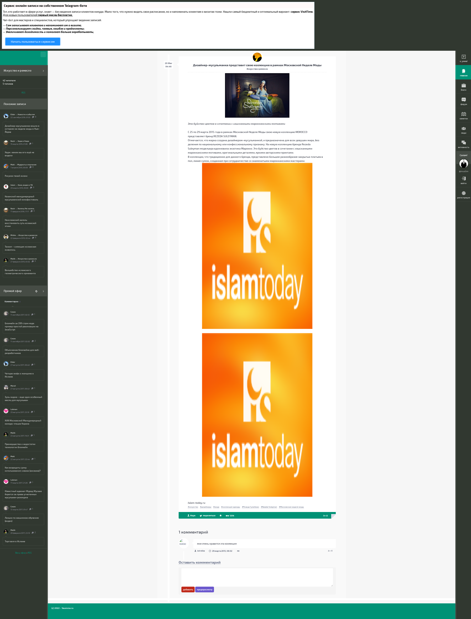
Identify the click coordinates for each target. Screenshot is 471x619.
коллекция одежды (231, 507)
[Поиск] (43, 54)
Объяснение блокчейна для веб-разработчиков (22, 351)
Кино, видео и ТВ (25, 185)
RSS (23, 92)
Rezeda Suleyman (269, 507)
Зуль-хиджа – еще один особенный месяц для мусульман (23, 398)
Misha (13, 235)
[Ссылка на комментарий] (238, 551)
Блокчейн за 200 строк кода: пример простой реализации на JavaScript (21, 326)
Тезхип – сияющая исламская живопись (20, 248)
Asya (192, 515)
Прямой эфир (13, 291)
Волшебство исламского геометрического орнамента (20, 271)
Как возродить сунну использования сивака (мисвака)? (23, 469)
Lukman (13, 409)
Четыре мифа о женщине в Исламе (19, 375)
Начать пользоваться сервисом (33, 41)
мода (217, 507)
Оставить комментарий (200, 562)
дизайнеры (206, 507)
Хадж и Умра (23, 141)
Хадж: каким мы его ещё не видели (19, 154)
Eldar (12, 114)
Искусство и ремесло (17, 70)
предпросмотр (204, 589)
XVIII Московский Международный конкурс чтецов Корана (23, 422)
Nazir (12, 141)
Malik (12, 259)
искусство (193, 507)
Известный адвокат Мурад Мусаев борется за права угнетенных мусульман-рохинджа (23, 494)
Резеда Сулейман (251, 507)
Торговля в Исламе (15, 541)
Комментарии (11, 301)
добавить (188, 589)
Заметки (464, 118)
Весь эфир (20, 552)
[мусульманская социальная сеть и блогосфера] (23, 58)
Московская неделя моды (292, 507)
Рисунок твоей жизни (16, 175)
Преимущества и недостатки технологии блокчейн (20, 445)
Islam (12, 185)
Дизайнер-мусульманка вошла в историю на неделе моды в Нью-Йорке (22, 128)
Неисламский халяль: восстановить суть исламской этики (20, 223)
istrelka (201, 551)
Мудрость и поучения (26, 164)
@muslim (463, 171)
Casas (13, 312)
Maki (12, 164)
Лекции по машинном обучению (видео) (22, 519)
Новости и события (26, 114)
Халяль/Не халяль (26, 208)
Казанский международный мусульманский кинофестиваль (21, 198)
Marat (13, 386)
